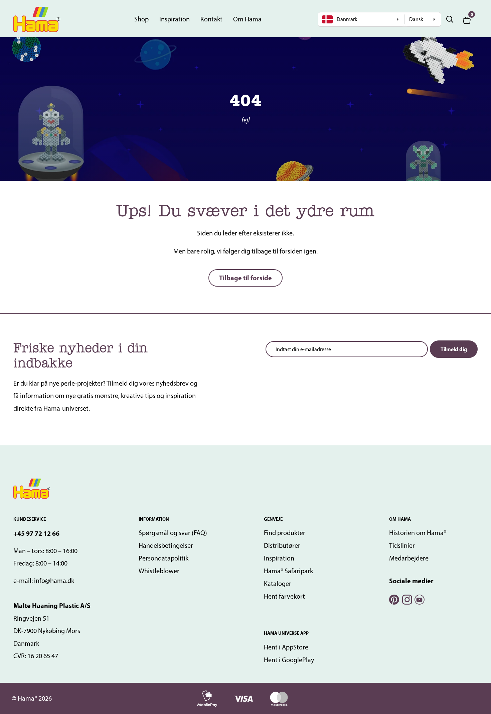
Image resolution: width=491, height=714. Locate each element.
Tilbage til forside (245, 278)
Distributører (282, 545)
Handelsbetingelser (166, 545)
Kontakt (211, 19)
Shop (141, 19)
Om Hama (247, 19)
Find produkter (284, 533)
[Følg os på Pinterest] (393, 599)
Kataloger (277, 584)
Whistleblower (159, 571)
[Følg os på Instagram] (406, 599)
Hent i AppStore (286, 647)
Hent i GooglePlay (289, 660)
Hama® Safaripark (288, 571)
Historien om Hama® (417, 533)
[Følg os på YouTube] (419, 599)
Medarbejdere (409, 558)
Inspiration (174, 19)
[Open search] (450, 19)
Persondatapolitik (163, 558)
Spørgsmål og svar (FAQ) (173, 533)
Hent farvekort (284, 596)
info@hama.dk (54, 581)
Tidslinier (402, 545)
